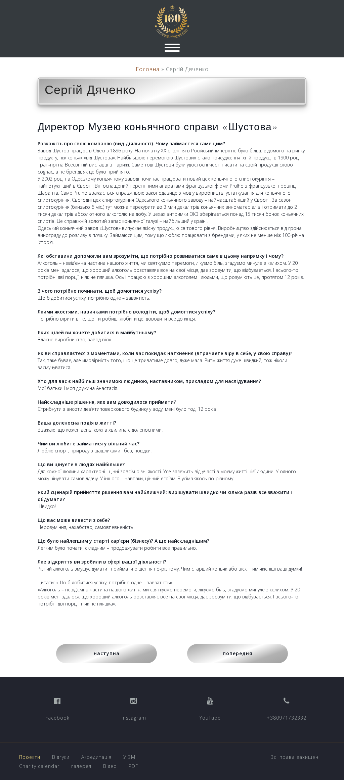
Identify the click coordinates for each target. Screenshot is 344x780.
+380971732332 (286, 718)
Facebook (57, 718)
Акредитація (96, 757)
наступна (107, 653)
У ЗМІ (130, 757)
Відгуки (61, 757)
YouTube (210, 718)
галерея (81, 766)
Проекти (29, 757)
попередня (237, 653)
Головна (148, 69)
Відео (110, 766)
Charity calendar (39, 766)
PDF (133, 766)
